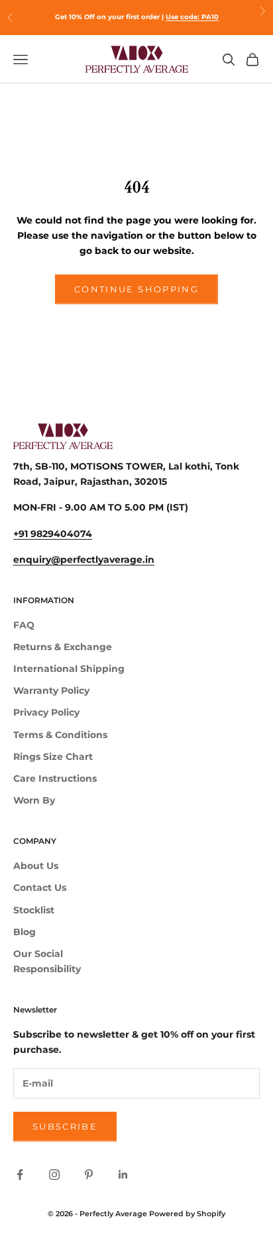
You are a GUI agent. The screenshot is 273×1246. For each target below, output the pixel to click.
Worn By (34, 800)
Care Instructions (55, 778)
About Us (35, 866)
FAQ (23, 625)
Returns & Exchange (62, 647)
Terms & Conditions (60, 735)
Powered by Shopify (187, 1213)
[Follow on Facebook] (20, 1174)
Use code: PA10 (192, 17)
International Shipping (69, 669)
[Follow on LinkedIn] (123, 1174)
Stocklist (33, 910)
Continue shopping (136, 289)
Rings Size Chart (53, 757)
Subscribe (64, 1126)
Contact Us (39, 887)
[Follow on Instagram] (54, 1174)
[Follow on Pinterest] (88, 1174)
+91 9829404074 (52, 534)
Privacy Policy (46, 712)
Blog (24, 932)
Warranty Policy (51, 690)
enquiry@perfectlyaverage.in (83, 559)
